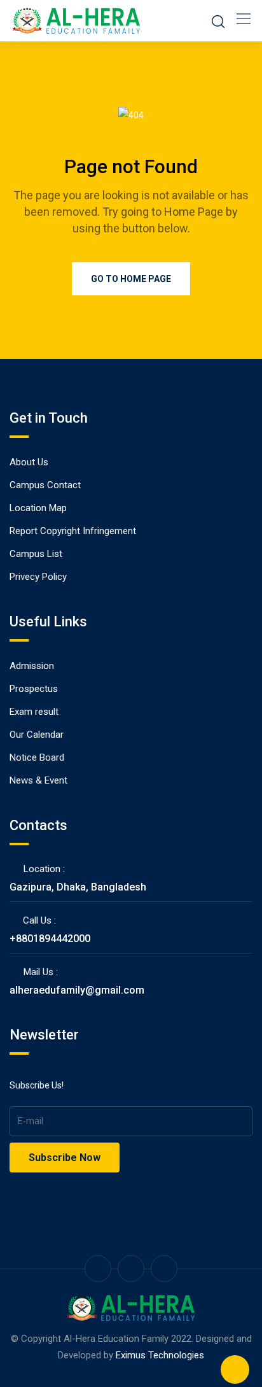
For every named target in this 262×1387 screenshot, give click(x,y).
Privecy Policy (38, 576)
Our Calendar (37, 734)
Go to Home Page (131, 279)
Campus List (36, 554)
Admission (32, 666)
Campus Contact (45, 485)
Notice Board (37, 757)
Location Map (38, 508)
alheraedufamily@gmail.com (77, 990)
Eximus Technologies (160, 1355)
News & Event (38, 780)
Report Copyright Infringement (73, 531)
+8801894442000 (50, 939)
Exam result (34, 711)
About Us (29, 462)
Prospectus (34, 688)
